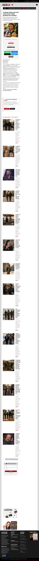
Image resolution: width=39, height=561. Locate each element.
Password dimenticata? (7, 110)
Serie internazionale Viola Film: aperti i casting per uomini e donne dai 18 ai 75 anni (18, 313)
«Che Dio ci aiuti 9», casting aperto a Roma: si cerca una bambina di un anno (17, 243)
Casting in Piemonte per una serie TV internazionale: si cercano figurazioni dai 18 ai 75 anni (18, 389)
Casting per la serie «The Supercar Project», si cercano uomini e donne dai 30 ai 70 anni (17, 124)
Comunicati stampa (14, 544)
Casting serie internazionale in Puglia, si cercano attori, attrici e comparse (18, 287)
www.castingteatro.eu (23, 545)
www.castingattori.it (23, 542)
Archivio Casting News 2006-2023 (12, 459)
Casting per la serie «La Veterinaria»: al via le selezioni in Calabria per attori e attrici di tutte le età (18, 364)
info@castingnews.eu (35, 1)
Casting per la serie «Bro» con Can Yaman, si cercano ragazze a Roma (17, 149)
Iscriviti (11, 473)
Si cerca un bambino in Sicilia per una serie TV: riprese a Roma (17, 266)
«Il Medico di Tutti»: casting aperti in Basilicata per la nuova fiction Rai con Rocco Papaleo (17, 438)
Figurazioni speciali (9, 47)
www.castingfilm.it (23, 536)
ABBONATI (12, 108)
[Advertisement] (12, 94)
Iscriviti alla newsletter (4, 556)
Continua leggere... (16, 142)
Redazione (12, 533)
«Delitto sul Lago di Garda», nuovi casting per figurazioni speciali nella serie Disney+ (17, 219)
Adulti (13, 47)
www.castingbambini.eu (24, 539)
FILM (17, 8)
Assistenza (13, 540)
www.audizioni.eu (23, 552)
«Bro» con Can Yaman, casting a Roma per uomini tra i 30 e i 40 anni (17, 172)
